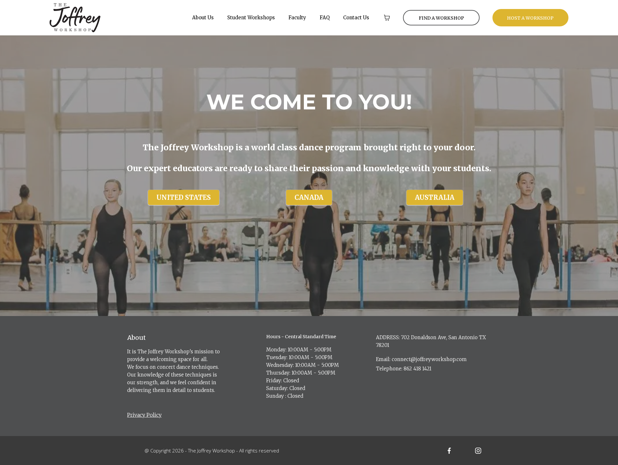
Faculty (297, 17)
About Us (203, 17)
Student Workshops (251, 17)
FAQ (325, 17)
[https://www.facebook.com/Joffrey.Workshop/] (449, 450)
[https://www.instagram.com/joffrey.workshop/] (478, 450)
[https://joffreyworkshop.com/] (75, 17)
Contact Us (356, 17)
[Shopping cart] (387, 17)
